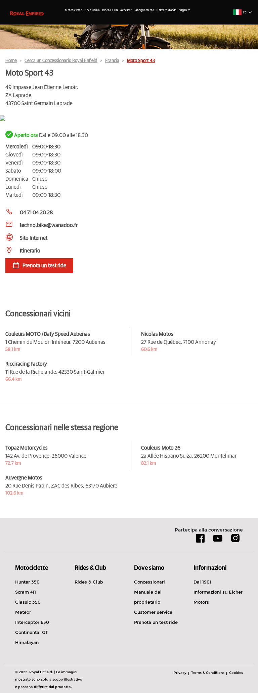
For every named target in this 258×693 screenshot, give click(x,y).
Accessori (126, 10)
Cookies (236, 673)
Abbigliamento (144, 10)
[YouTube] (218, 541)
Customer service (153, 612)
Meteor (23, 612)
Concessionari (149, 582)
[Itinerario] (129, 119)
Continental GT (31, 632)
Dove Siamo (92, 10)
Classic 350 (28, 602)
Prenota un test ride (156, 622)
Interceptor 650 (32, 622)
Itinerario (30, 250)
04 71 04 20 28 (36, 212)
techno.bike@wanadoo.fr (49, 225)
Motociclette (73, 10)
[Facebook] (200, 541)
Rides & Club (110, 10)
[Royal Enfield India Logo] (27, 13)
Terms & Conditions (207, 673)
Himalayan (27, 642)
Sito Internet (33, 238)
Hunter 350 (27, 582)
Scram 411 (25, 592)
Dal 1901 (202, 582)
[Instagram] (235, 541)
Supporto (184, 10)
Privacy (180, 673)
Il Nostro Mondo (166, 10)
